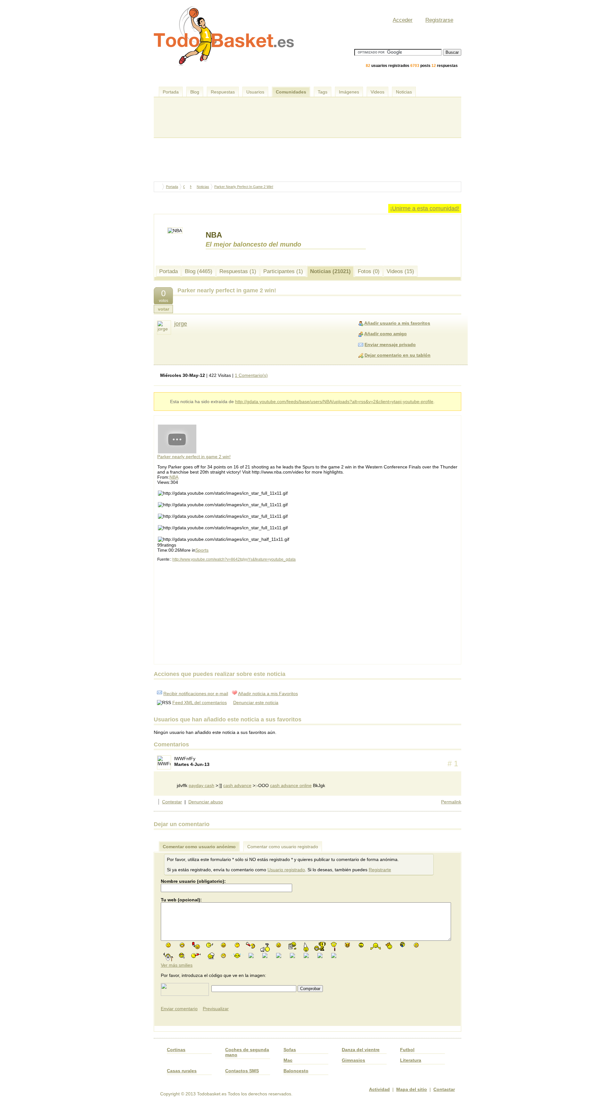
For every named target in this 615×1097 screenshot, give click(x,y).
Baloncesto (295, 1070)
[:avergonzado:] (306, 955)
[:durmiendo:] (209, 955)
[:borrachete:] (334, 946)
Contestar (172, 801)
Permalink (451, 801)
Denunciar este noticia (255, 702)
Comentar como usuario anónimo (199, 846)
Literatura (410, 1060)
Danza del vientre (361, 1049)
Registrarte (380, 869)
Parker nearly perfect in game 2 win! (194, 456)
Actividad (379, 1089)
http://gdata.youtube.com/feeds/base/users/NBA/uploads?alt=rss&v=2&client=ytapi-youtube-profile (334, 401)
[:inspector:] (264, 955)
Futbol (407, 1049)
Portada (171, 91)
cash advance (237, 785)
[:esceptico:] (237, 944)
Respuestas (223, 91)
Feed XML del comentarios (199, 702)
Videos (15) (400, 271)
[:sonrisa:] (223, 944)
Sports (202, 550)
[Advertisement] (308, 80)
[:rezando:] (278, 955)
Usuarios (255, 91)
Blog (194, 91)
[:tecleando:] (251, 955)
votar (163, 309)
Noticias (404, 91)
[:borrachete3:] (251, 944)
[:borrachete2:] (196, 955)
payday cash (201, 785)
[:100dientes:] (182, 944)
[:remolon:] (320, 955)
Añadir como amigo (385, 333)
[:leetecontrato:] (292, 945)
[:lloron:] (237, 955)
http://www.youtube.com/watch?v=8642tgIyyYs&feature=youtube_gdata (234, 559)
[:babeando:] (402, 945)
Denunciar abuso (205, 801)
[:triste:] (168, 944)
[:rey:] (388, 945)
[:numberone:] (320, 945)
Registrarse (439, 20)
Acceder (403, 20)
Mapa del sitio (411, 1089)
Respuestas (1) (237, 271)
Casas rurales (182, 1070)
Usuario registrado (286, 869)
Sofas (289, 1049)
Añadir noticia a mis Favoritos (268, 693)
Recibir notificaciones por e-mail (195, 693)
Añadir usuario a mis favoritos (397, 323)
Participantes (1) (283, 271)
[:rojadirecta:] (196, 945)
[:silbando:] (209, 944)
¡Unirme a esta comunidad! (424, 208)
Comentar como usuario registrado (282, 846)
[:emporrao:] (182, 955)
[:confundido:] (292, 955)
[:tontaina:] (306, 946)
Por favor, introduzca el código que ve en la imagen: (213, 975)
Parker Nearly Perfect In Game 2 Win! (243, 187)
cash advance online (291, 785)
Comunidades (291, 91)
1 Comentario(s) (251, 375)
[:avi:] (168, 956)
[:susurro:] (333, 955)
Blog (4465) (198, 271)
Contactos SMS (242, 1070)
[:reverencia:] (375, 945)
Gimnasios (353, 1060)
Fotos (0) (369, 271)
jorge (180, 324)
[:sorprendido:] (416, 944)
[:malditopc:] (265, 946)
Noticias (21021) (330, 271)
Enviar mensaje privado (390, 344)
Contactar (444, 1089)
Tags (322, 91)
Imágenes (349, 91)
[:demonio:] (347, 944)
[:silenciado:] (223, 955)
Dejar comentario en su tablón (397, 355)
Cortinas (176, 1049)
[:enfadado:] (278, 944)
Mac (287, 1060)
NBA (173, 477)
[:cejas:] (361, 944)
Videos (377, 91)
